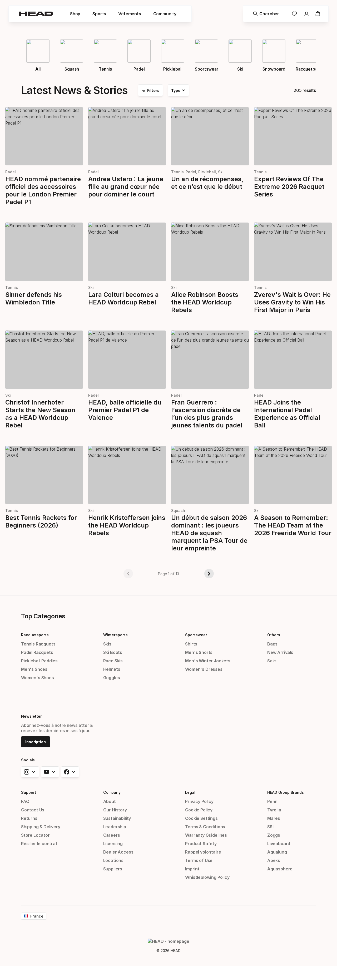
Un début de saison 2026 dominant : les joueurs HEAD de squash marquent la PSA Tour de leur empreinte (209, 533)
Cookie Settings (201, 818)
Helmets (111, 669)
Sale (271, 660)
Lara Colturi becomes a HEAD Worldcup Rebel (123, 298)
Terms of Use (198, 860)
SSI (270, 826)
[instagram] (30, 771)
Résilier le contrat (39, 843)
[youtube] (50, 771)
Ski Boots (112, 652)
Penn (272, 801)
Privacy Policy (199, 801)
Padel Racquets (37, 652)
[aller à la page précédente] (128, 573)
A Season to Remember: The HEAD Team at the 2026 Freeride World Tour (292, 525)
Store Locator (35, 835)
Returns (29, 818)
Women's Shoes (37, 677)
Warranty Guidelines (206, 835)
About (109, 801)
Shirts (191, 644)
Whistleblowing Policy (207, 877)
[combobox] (178, 90)
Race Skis (113, 660)
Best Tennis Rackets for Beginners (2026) (41, 521)
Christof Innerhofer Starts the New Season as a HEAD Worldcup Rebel (40, 413)
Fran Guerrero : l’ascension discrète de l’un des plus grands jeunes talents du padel (206, 413)
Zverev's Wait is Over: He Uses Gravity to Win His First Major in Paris (292, 302)
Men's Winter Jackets (207, 660)
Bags (272, 644)
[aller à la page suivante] (209, 573)
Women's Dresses (203, 669)
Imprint (192, 868)
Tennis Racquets (38, 644)
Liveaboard (278, 843)
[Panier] (318, 13)
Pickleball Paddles (39, 660)
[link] (294, 13)
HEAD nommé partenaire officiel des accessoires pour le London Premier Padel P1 (43, 190)
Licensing (113, 843)
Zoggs (273, 835)
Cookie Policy (198, 809)
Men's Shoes (34, 669)
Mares (273, 818)
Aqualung (277, 852)
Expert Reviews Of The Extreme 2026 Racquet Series (289, 186)
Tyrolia (274, 809)
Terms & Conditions (205, 826)
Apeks (273, 860)
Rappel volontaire (203, 852)
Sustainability (117, 818)
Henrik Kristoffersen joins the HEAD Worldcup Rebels (126, 525)
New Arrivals (280, 652)
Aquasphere (280, 868)
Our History (115, 809)
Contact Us (32, 809)
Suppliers (112, 868)
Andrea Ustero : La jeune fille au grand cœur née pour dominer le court (125, 186)
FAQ (25, 801)
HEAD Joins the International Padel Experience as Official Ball (287, 413)
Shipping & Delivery (40, 826)
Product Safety (201, 843)
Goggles (111, 677)
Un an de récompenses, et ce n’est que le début (207, 182)
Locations (113, 860)
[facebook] (70, 771)
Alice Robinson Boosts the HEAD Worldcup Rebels (204, 302)
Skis (107, 644)
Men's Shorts (198, 652)
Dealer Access (118, 852)
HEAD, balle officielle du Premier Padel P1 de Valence (124, 409)
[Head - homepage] (36, 14)
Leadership (114, 826)
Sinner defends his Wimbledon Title (33, 298)
